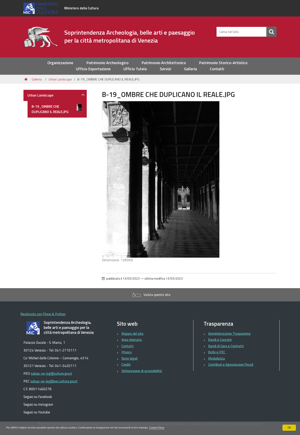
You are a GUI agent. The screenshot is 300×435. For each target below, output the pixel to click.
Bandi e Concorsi (220, 339)
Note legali (129, 358)
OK (289, 427)
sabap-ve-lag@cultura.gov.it (51, 373)
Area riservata (131, 339)
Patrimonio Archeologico (107, 63)
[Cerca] (271, 32)
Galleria (190, 69)
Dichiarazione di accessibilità (141, 370)
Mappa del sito (132, 333)
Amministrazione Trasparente (229, 333)
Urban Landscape (60, 79)
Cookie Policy (156, 427)
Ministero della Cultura (81, 8)
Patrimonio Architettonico (163, 63)
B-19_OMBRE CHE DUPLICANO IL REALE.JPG (50, 109)
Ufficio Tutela (135, 69)
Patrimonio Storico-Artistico (223, 63)
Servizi (165, 69)
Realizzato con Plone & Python (43, 314)
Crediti (126, 364)
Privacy (126, 352)
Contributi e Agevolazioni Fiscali (230, 364)
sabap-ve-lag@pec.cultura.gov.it (54, 381)
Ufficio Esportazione (93, 69)
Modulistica (216, 358)
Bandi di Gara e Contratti (226, 346)
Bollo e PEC (216, 352)
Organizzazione (60, 63)
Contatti (217, 69)
